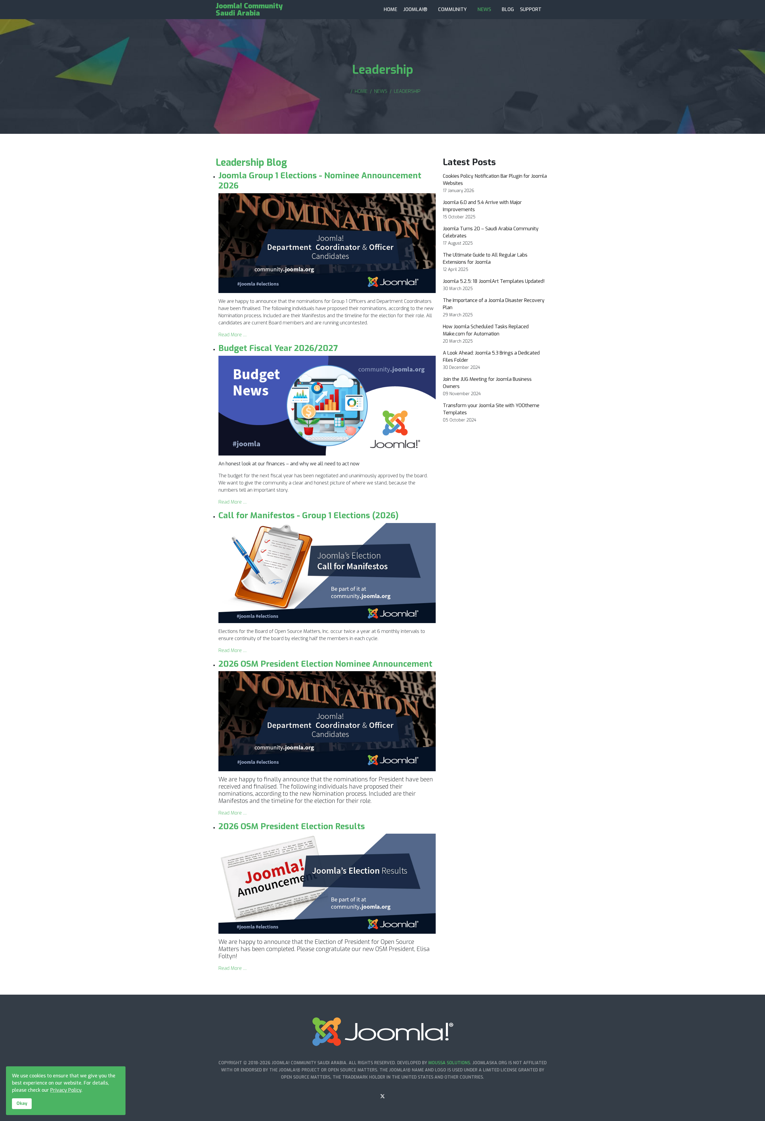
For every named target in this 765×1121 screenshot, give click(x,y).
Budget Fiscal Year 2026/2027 (278, 348)
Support (530, 9)
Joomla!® (415, 9)
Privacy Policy (65, 1090)
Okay (21, 1103)
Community (452, 9)
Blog (508, 9)
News (484, 9)
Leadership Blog (251, 162)
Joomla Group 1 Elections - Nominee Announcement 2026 (319, 180)
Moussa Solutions (449, 1063)
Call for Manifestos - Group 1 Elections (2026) (308, 515)
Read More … (232, 335)
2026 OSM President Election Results (291, 826)
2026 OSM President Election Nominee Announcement (325, 663)
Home (390, 9)
